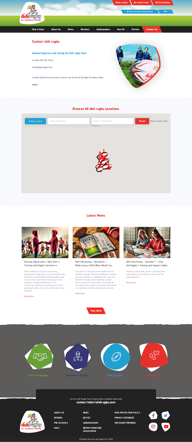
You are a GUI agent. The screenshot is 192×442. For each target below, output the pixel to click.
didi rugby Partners (125, 423)
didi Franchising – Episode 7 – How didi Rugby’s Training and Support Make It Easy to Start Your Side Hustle (147, 265)
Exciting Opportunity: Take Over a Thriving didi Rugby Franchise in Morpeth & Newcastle (42, 265)
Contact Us (152, 29)
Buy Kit (121, 29)
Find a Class (38, 29)
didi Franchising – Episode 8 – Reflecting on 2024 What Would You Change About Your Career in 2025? (94, 265)
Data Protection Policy (127, 412)
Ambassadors (103, 29)
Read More (29, 296)
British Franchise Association (140, 12)
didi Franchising (162, 2)
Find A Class (115, 375)
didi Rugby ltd (101, 439)
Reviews (85, 29)
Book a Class (122, 2)
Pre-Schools (61, 423)
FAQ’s (57, 428)
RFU (165, 12)
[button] (108, 165)
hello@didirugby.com (101, 402)
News (71, 29)
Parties (135, 29)
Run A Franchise (39, 375)
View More (96, 310)
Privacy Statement (124, 418)
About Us (56, 29)
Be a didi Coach (141, 2)
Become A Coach (77, 375)
